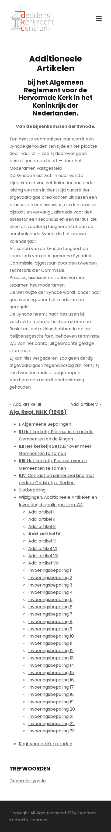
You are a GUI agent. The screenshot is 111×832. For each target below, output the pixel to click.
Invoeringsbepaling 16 (51, 680)
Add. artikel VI (42, 548)
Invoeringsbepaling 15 (51, 673)
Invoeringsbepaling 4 (50, 592)
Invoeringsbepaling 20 (51, 709)
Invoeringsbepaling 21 (51, 716)
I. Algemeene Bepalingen (45, 424)
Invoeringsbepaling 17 (51, 687)
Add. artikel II (41, 519)
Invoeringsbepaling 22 (51, 724)
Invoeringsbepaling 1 (49, 570)
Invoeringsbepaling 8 (50, 621)
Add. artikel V (42, 541)
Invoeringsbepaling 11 (50, 643)
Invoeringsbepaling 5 (50, 599)
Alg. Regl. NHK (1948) (38, 412)
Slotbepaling (32, 490)
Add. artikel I (41, 512)
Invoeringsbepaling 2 (50, 577)
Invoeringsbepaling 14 (51, 665)
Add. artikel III (42, 526)
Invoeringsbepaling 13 (51, 658)
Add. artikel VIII (43, 563)
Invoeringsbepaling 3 (50, 585)
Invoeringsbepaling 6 (50, 607)
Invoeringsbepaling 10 (51, 636)
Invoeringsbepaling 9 (50, 629)
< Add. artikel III (25, 404)
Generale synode (27, 781)
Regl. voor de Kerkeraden (45, 744)
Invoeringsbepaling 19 (51, 702)
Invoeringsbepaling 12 (51, 650)
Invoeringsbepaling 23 (51, 731)
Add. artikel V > (86, 404)
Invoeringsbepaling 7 (50, 614)
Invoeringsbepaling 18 (51, 694)
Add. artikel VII (43, 556)
